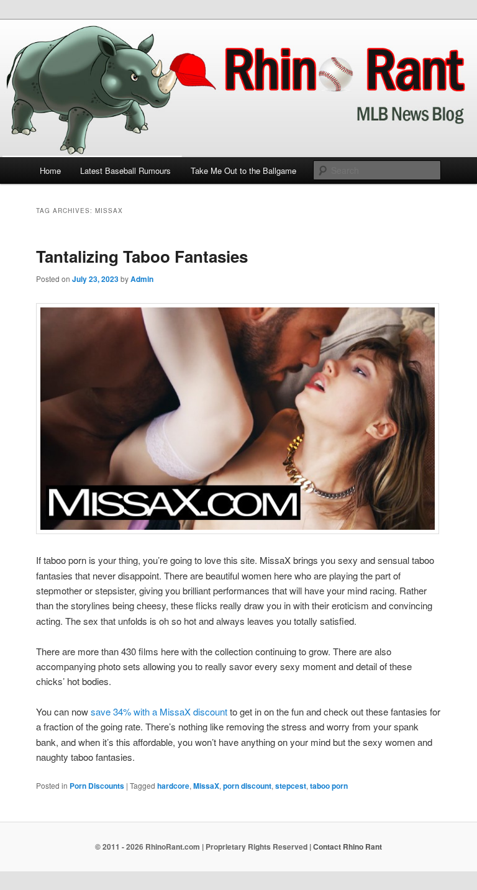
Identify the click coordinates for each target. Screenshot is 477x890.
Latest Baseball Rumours (125, 170)
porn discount (247, 785)
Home (50, 170)
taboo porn (329, 785)
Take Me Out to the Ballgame (243, 170)
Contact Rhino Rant (347, 846)
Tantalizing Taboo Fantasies (142, 256)
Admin (141, 278)
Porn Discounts (97, 785)
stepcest (290, 785)
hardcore (173, 785)
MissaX (206, 785)
